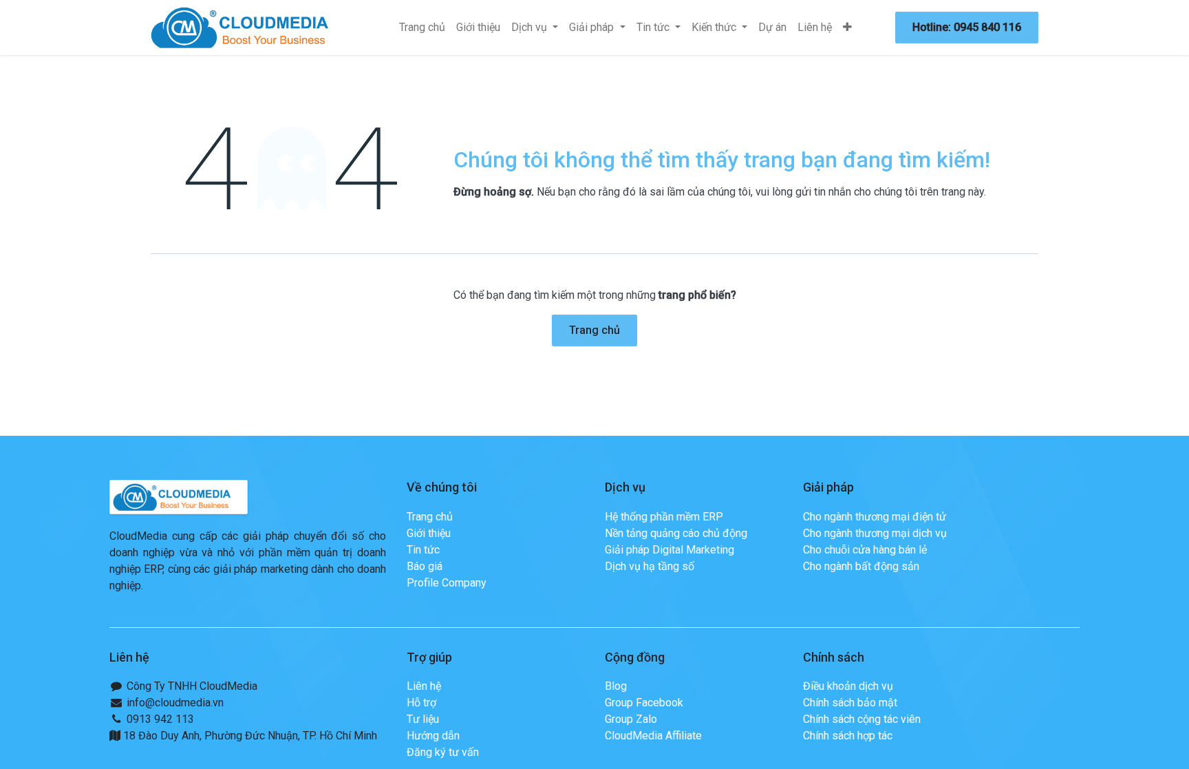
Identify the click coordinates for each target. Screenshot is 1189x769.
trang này (962, 191)
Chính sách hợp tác (847, 735)
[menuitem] (422, 27)
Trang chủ (594, 330)
